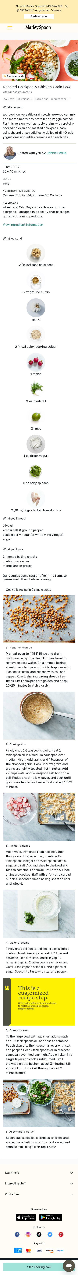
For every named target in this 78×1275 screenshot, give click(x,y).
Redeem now (39, 16)
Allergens (10, 203)
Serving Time (12, 167)
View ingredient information (23, 225)
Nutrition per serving (19, 191)
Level (7, 179)
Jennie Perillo (56, 153)
